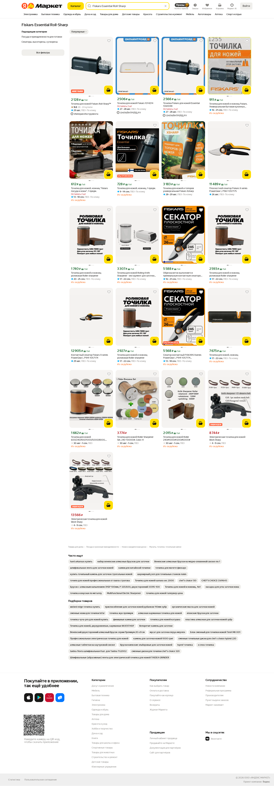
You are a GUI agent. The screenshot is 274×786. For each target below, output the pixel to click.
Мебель (96, 690)
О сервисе (155, 700)
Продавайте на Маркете (162, 743)
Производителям (214, 695)
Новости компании (215, 686)
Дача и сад (97, 733)
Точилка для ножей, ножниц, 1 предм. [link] (136, 188)
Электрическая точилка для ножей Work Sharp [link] (227, 438)
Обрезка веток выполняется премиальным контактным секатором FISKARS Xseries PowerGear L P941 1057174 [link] (182, 274)
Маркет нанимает (215, 705)
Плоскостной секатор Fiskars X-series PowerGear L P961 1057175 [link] (228, 189)
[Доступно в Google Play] (39, 701)
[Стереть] (165, 6)
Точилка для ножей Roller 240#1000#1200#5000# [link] (176, 438)
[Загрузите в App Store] (28, 701)
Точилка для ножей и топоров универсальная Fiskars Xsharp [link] (178, 189)
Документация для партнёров (165, 748)
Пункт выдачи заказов (217, 700)
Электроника (98, 705)
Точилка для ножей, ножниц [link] (223, 355)
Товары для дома (100, 714)
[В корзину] (108, 90)
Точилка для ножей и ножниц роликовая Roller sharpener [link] (86, 274)
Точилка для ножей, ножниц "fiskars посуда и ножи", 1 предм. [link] (89, 189)
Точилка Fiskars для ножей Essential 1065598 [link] (181, 104)
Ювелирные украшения (104, 766)
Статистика (14, 779)
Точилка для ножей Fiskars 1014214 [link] (135, 103)
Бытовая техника (100, 695)
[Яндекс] (266, 781)
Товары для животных (103, 752)
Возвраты (155, 705)
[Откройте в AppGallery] (49, 701)
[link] (81, 561)
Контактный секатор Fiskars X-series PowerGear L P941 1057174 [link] (89, 356)
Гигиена (96, 700)
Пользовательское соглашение (40, 779)
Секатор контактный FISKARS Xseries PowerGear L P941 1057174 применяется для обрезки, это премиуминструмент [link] (182, 356)
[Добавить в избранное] (109, 41)
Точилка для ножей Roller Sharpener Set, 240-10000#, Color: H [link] (135, 438)
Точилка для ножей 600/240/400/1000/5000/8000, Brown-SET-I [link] (88, 438)
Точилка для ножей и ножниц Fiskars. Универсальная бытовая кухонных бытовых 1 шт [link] (228, 105)
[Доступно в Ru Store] (59, 701)
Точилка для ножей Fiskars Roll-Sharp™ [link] (91, 104)
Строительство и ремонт (104, 757)
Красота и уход (99, 724)
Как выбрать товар (159, 686)
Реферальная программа (218, 690)
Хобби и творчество (102, 728)
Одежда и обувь (100, 709)
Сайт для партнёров (160, 752)
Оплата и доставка (159, 690)
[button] (78, 31)
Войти (246, 5)
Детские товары (100, 762)
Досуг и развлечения (103, 686)
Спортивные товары (102, 747)
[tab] (30, 14)
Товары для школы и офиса (105, 743)
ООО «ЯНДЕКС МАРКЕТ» (257, 777)
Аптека (95, 719)
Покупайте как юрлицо (161, 695)
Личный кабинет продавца (163, 738)
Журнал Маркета (158, 709)
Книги (95, 738)
